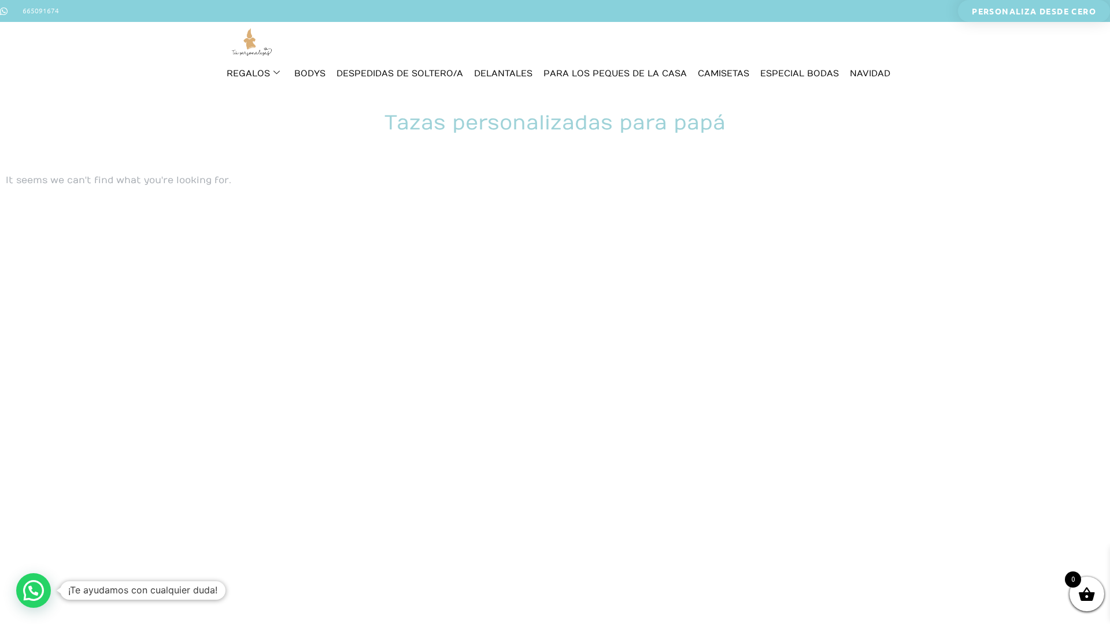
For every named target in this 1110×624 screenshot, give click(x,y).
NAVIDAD (870, 73)
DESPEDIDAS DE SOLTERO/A (399, 73)
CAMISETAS (723, 73)
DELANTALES (503, 73)
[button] (33, 590)
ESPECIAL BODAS (799, 73)
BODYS (309, 73)
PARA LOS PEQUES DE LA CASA (615, 73)
